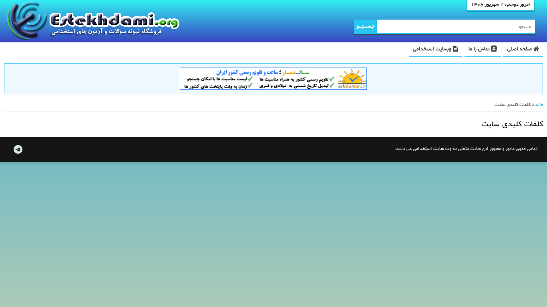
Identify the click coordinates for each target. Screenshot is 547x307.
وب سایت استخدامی (432, 149)
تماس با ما (480, 49)
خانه (539, 105)
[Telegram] (17, 150)
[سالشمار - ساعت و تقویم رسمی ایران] (273, 80)
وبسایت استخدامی (433, 49)
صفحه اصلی (520, 49)
